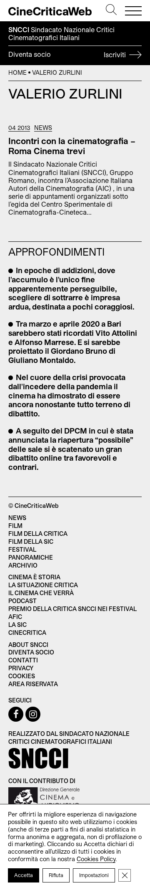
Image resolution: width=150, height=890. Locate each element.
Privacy (20, 668)
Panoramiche (30, 557)
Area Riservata (33, 683)
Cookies (21, 676)
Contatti (23, 660)
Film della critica (38, 533)
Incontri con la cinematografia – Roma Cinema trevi (71, 146)
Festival (22, 549)
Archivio (23, 565)
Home (17, 72)
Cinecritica (27, 632)
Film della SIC (30, 541)
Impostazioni (94, 875)
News (43, 127)
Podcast (22, 600)
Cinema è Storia (34, 577)
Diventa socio (68, 54)
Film (15, 525)
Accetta (23, 875)
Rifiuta (56, 875)
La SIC (17, 624)
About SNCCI (28, 644)
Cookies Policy (96, 858)
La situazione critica (43, 584)
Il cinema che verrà (41, 592)
